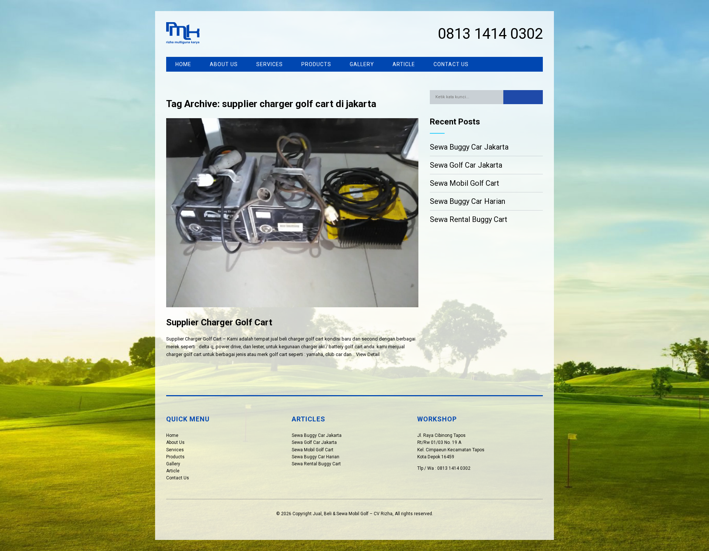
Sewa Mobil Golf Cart (464, 183)
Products (316, 64)
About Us (224, 64)
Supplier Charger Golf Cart (219, 322)
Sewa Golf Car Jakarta (466, 165)
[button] (523, 97)
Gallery (362, 64)
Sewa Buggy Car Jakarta (469, 147)
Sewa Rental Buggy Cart (468, 219)
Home (183, 64)
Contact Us (451, 64)
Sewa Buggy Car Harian (467, 201)
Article (404, 64)
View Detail (368, 354)
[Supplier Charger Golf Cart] (292, 313)
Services (269, 64)
